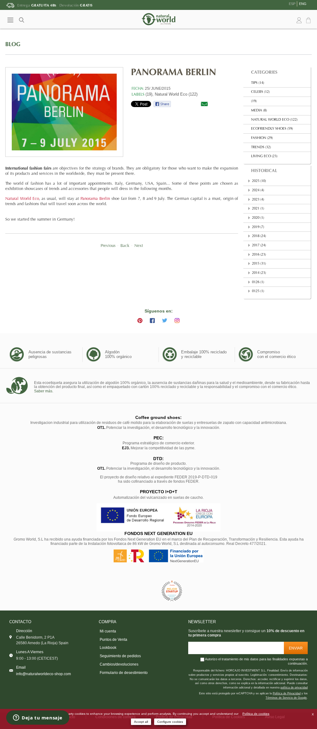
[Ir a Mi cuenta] (299, 20)
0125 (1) (258, 291)
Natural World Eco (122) (176, 94)
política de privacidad (294, 687)
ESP (292, 4)
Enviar (296, 648)
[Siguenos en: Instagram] (177, 320)
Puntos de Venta (113, 639)
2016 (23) (259, 255)
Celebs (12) (260, 92)
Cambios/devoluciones (119, 664)
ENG (302, 4)
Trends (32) (261, 147)
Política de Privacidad (287, 693)
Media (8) (259, 110)
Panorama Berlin (95, 199)
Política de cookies (255, 713)
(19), (149, 94)
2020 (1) (258, 218)
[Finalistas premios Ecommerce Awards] (171, 591)
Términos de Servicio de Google (286, 697)
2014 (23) (259, 273)
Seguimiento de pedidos (120, 656)
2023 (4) (258, 199)
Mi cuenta (108, 631)
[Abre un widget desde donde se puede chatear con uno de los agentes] (37, 718)
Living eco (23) (264, 156)
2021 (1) (258, 208)
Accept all (141, 721)
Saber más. (43, 391)
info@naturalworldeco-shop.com (43, 674)
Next (138, 246)
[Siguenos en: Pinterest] (139, 320)
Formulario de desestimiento (124, 673)
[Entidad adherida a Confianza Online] (144, 591)
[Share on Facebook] (162, 104)
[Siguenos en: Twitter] (164, 320)
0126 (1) (258, 282)
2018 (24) (259, 236)
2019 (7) (258, 227)
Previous (108, 246)
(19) (254, 101)
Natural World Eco (22, 199)
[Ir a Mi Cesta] (309, 20)
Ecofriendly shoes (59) (272, 129)
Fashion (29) (262, 138)
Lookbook (108, 647)
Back (124, 246)
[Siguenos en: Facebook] (152, 320)
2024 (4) (258, 190)
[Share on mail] (204, 104)
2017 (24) (259, 245)
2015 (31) (259, 263)
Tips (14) (257, 83)
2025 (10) (259, 181)
